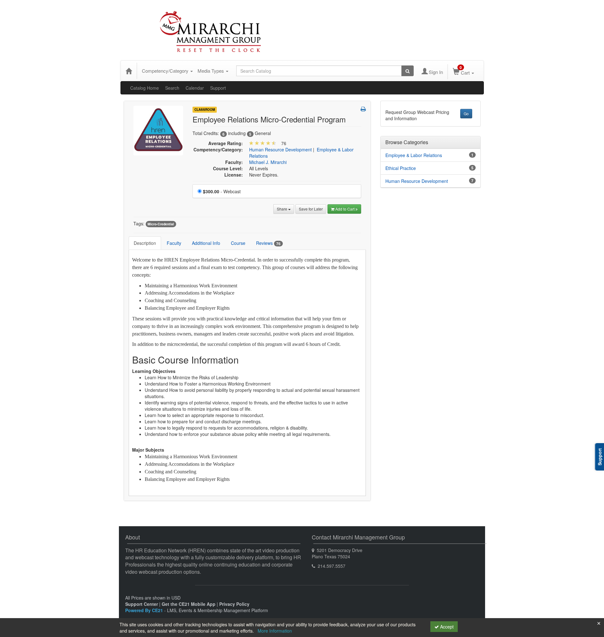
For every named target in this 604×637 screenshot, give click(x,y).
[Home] (129, 71)
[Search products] (407, 70)
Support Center (141, 604)
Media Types (211, 70)
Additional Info (206, 243)
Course (238, 243)
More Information (275, 631)
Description (145, 243)
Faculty (174, 243)
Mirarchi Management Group (200, 32)
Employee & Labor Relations (413, 155)
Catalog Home (144, 88)
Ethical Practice (400, 168)
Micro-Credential (161, 224)
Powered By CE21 (144, 610)
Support (218, 88)
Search (172, 88)
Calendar (195, 88)
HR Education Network (409, 22)
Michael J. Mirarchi (268, 162)
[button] (363, 109)
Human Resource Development (280, 149)
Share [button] (282, 208)
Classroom (204, 109)
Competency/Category (166, 70)
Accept (446, 626)
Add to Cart (345, 208)
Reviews (268, 243)
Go (466, 113)
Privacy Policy (234, 604)
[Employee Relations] (158, 130)
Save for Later (311, 208)
